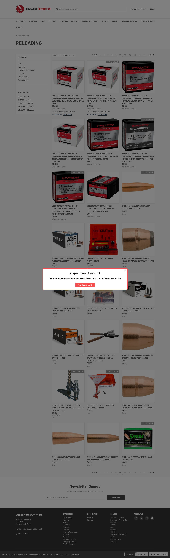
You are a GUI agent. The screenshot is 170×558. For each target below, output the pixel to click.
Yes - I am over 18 (85, 285)
